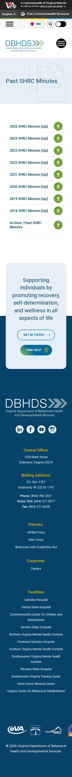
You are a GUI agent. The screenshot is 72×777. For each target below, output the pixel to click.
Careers (36, 568)
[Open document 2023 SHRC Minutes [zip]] (58, 150)
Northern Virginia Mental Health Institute (36, 634)
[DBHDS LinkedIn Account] (20, 429)
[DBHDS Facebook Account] (30, 429)
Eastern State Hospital (36, 627)
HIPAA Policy (36, 532)
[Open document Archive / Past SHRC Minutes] (58, 225)
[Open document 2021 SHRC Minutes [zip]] (58, 174)
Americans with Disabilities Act (36, 547)
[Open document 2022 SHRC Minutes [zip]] (58, 162)
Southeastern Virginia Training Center (36, 676)
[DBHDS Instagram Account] (52, 429)
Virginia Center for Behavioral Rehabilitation (36, 691)
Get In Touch (33, 335)
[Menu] (9, 24)
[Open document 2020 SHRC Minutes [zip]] (58, 186)
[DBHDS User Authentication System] (35, 730)
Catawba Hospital (36, 600)
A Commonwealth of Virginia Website (43, 2)
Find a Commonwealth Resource (48, 13)
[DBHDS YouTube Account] (41, 429)
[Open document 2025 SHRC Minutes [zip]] (58, 126)
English (9, 14)
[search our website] (50, 24)
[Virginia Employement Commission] (53, 731)
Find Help (33, 350)
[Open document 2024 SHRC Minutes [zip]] (58, 138)
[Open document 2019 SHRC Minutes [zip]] (58, 198)
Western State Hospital (36, 669)
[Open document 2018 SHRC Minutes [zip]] (58, 210)
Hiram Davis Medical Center (36, 684)
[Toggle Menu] (61, 43)
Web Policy (36, 540)
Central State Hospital (36, 607)
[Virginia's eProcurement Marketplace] (17, 730)
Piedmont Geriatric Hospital (36, 642)
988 (38, 24)
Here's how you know (51, 6)
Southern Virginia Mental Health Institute (36, 649)
